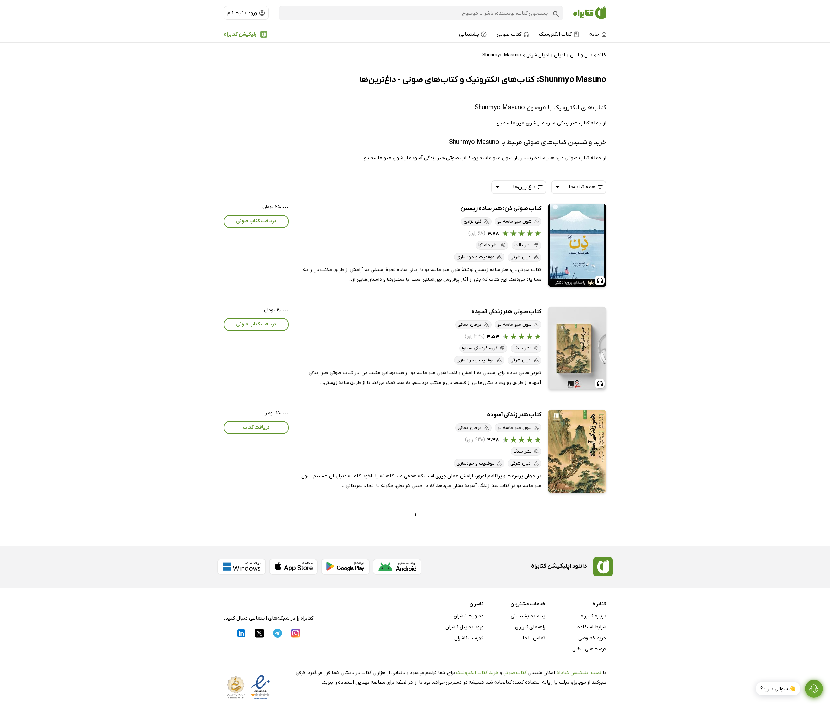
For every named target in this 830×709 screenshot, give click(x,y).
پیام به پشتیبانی (528, 616)
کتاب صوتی (515, 672)
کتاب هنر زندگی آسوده (514, 415)
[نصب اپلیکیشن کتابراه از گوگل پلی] (345, 567)
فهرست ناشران (469, 638)
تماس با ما (534, 638)
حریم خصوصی (592, 638)
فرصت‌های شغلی (589, 649)
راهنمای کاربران (530, 627)
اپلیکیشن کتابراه (241, 34)
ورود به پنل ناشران (464, 627)
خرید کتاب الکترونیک (477, 672)
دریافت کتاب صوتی (256, 221)
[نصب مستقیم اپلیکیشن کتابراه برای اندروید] (397, 567)
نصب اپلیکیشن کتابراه (578, 672)
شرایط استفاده (591, 627)
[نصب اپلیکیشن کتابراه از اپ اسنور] (293, 567)
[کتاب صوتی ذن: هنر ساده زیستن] (577, 245)
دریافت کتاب (256, 427)
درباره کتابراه (593, 616)
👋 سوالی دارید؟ (778, 689)
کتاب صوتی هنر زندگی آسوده (506, 311)
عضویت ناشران (469, 616)
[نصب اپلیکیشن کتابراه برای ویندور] (241, 567)
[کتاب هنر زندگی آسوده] (577, 451)
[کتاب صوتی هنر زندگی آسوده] (577, 348)
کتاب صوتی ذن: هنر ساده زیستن (500, 208)
